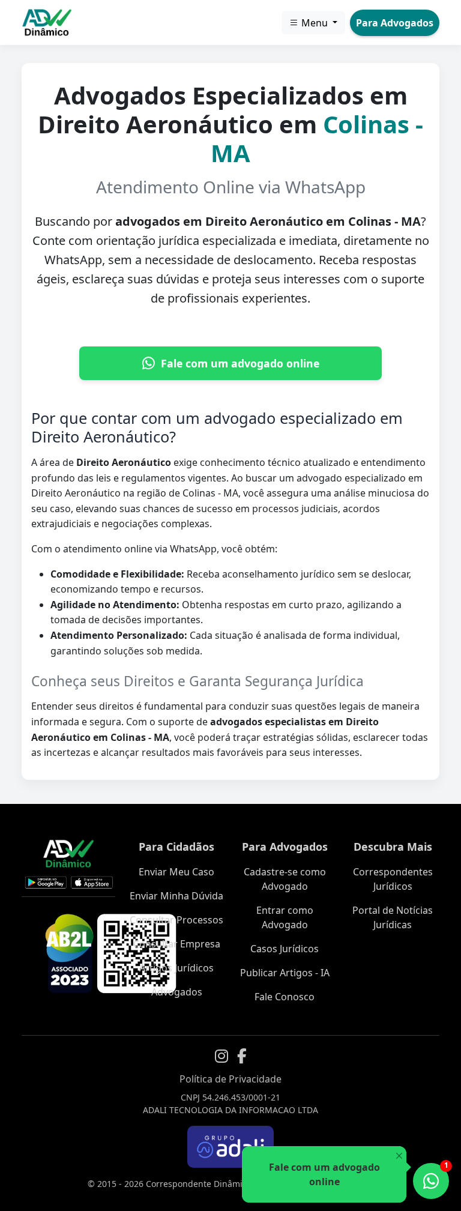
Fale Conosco (285, 996)
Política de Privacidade (230, 1079)
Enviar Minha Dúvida (176, 895)
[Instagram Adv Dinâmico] (221, 1056)
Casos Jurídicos (284, 948)
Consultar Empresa (176, 943)
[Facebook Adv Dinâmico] (242, 1056)
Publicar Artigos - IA (285, 972)
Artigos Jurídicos (176, 967)
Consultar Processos (176, 919)
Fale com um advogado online (240, 363)
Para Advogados (394, 22)
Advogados (176, 991)
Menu (314, 22)
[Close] (398, 1156)
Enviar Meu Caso (176, 871)
